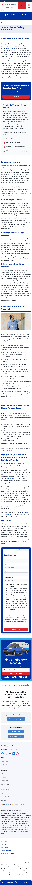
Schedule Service (21, 6)
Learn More (16, 96)
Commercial (23, 550)
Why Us (3, 774)
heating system (10, 48)
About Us (4, 777)
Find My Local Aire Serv (16, 673)
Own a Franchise (6, 784)
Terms (23, 603)
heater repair (17, 504)
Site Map (3, 800)
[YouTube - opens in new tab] (10, 753)
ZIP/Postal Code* (8, 577)
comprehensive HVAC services (14, 478)
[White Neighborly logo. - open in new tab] (5, 1)
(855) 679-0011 (20, 677)
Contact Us (4, 780)
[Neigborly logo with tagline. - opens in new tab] (24, 685)
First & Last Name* (8, 558)
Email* (5, 564)
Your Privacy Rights (9, 853)
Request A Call (16, 629)
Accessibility (4, 847)
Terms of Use (4, 841)
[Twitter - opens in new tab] (6, 753)
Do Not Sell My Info (6, 850)
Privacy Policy (10, 605)
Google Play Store (17, 736)
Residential (10, 550)
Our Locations (5, 796)
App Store (17, 731)
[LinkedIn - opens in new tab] (13, 753)
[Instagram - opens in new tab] (17, 753)
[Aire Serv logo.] (8, 686)
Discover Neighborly (15, 719)
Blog (2, 793)
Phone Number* (8, 571)
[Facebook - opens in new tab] (2, 753)
